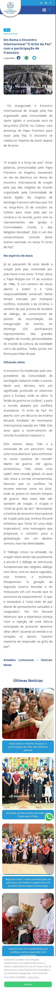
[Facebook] (50, 3)
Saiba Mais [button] (33, 977)
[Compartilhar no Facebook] (20, 59)
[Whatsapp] (41, 3)
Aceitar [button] (28, 984)
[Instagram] (46, 3)
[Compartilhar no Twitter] (35, 59)
